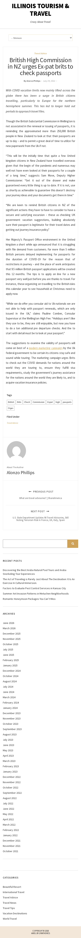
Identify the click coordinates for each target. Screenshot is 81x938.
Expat (50, 402)
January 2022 (10, 835)
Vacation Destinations (15, 913)
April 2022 (8, 819)
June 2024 (8, 692)
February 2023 (11, 766)
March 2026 (9, 628)
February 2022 (11, 830)
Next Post (41, 516)
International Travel (13, 892)
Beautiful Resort (12, 887)
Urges (10, 408)
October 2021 (10, 851)
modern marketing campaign (46, 348)
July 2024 (8, 686)
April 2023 (8, 755)
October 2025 (10, 644)
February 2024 (11, 702)
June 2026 (8, 623)
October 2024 (10, 676)
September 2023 (12, 729)
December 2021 (12, 840)
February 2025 (11, 660)
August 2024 (10, 681)
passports (67, 402)
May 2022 (8, 814)
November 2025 (12, 639)
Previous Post (40, 495)
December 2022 (12, 777)
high (58, 402)
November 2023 (12, 718)
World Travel (10, 918)
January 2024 (10, 708)
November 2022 (12, 782)
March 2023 (9, 761)
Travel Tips (9, 908)
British (11, 402)
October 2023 (10, 723)
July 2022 (8, 803)
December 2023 (12, 713)
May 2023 (8, 750)
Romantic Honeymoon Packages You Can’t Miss (29, 599)
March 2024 (9, 697)
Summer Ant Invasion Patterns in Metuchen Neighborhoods (36, 593)
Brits (19, 402)
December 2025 (12, 633)
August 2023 (10, 734)
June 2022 (8, 808)
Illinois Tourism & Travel (40, 9)
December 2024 (12, 670)
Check (27, 402)
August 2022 (10, 798)
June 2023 (8, 745)
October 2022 (10, 787)
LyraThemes (44, 933)
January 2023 (10, 771)
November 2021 (12, 846)
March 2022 (9, 824)
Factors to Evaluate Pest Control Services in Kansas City (34, 588)
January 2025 (10, 665)
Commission (38, 402)
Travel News (9, 902)
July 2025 (8, 649)
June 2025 (8, 654)
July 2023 (8, 739)
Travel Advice (40, 53)
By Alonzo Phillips (32, 80)
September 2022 (12, 792)
